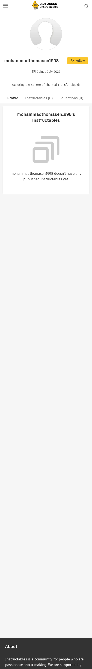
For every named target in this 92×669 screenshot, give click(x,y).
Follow (80, 61)
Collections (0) (71, 98)
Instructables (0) (39, 98)
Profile (12, 98)
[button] (5, 6)
